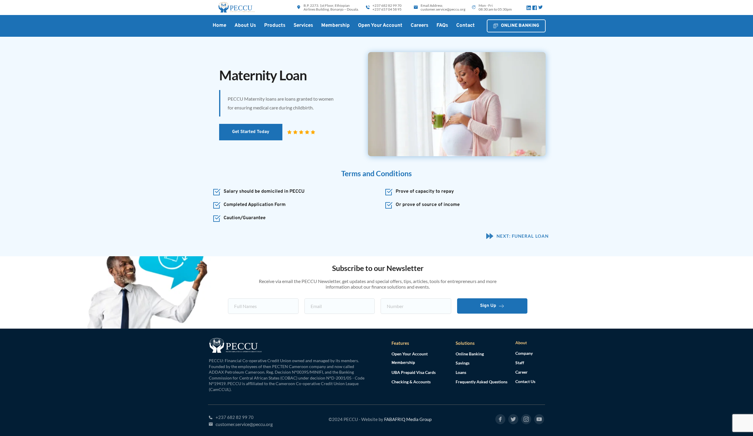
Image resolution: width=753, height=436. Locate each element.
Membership (403, 362)
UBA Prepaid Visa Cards (414, 372)
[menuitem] (219, 26)
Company (524, 353)
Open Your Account (410, 353)
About (521, 342)
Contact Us (525, 381)
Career (521, 372)
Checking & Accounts (411, 381)
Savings (462, 362)
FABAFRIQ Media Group (408, 419)
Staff (519, 362)
